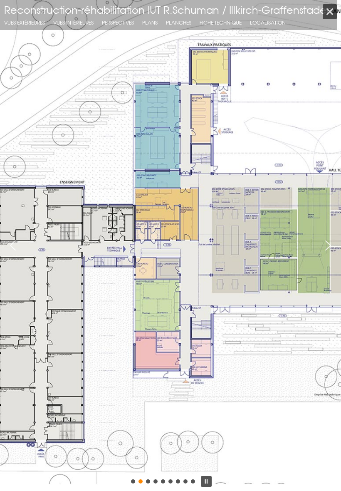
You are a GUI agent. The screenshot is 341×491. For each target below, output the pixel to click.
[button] (13, 245)
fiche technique (221, 23)
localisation (268, 23)
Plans (150, 23)
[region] (170, 245)
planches (178, 23)
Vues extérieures (24, 23)
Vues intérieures (73, 23)
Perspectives (118, 23)
